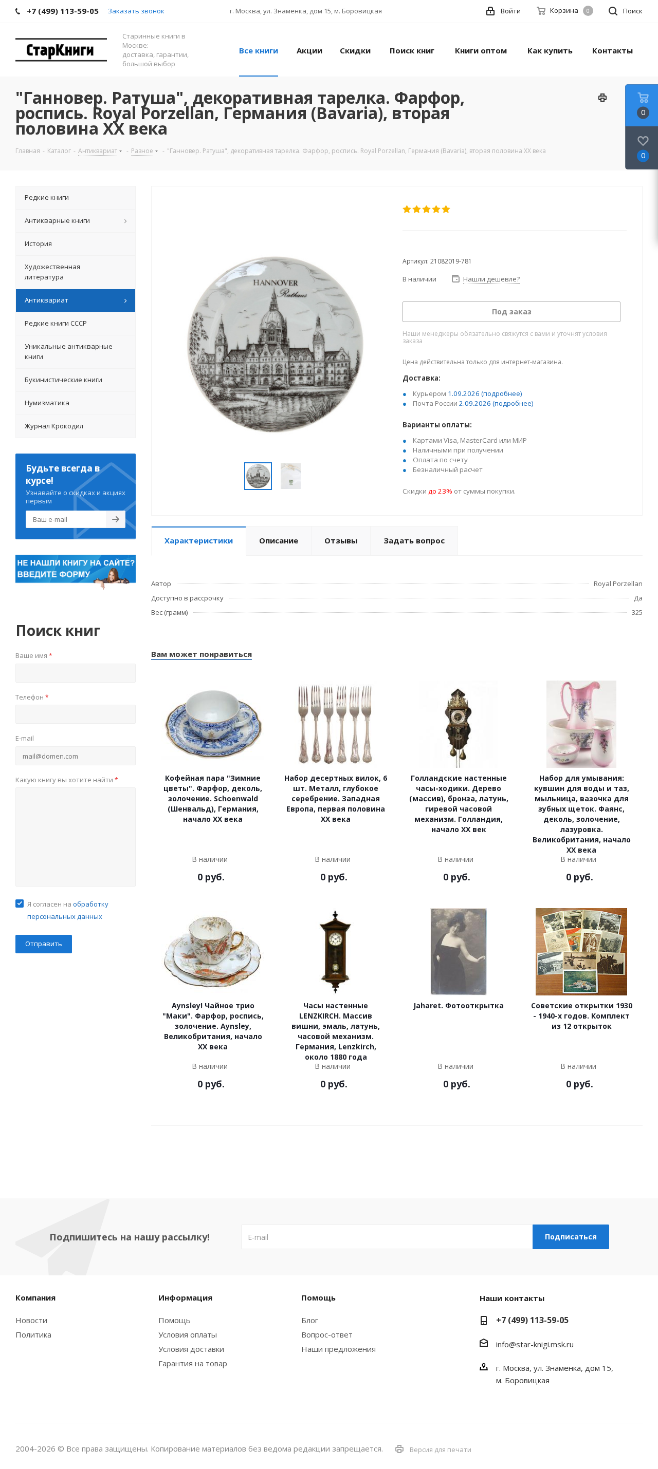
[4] (437, 209)
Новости (31, 1320)
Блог (309, 1320)
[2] (417, 209)
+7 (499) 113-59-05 (532, 1320)
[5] (446, 209)
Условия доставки (191, 1349)
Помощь (174, 1320)
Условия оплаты (187, 1334)
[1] (407, 209)
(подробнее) (501, 393)
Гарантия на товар (192, 1363)
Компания (35, 1297)
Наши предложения (338, 1349)
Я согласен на (67, 910)
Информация (185, 1297)
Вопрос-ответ (327, 1334)
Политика (33, 1334)
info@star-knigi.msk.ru (535, 1344)
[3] (427, 209)
